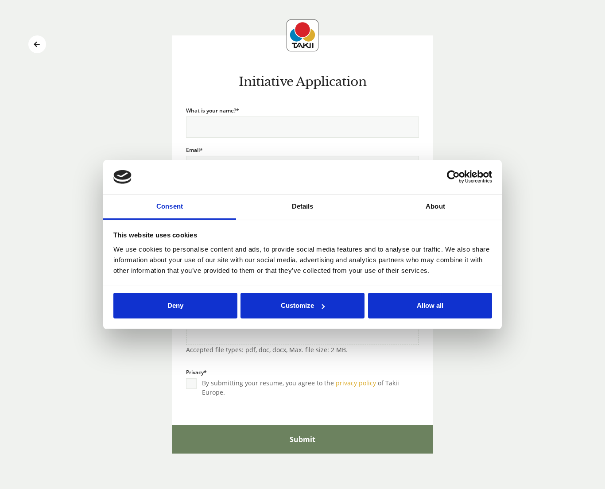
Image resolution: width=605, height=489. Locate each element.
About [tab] (435, 206)
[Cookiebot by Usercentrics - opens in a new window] (453, 177)
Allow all (430, 305)
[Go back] (37, 44)
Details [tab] (303, 206)
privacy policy (356, 383)
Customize (297, 305)
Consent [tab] (169, 206)
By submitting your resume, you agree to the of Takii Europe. (300, 387)
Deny (175, 305)
